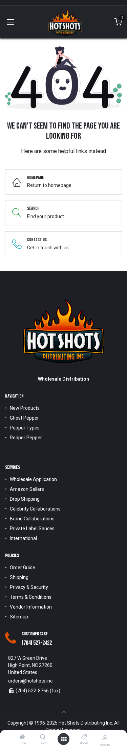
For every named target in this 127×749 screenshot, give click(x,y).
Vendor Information (31, 607)
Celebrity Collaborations (35, 509)
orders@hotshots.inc (30, 681)
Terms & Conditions (30, 597)
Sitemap (19, 616)
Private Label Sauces (32, 528)
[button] (64, 712)
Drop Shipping (25, 499)
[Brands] (84, 737)
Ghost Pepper (24, 418)
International (23, 538)
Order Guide (22, 567)
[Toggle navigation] (10, 22)
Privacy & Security (29, 587)
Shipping (19, 577)
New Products (25, 408)
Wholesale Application (33, 479)
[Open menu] (63, 739)
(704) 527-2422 (37, 643)
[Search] (43, 737)
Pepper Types (25, 427)
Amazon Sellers (27, 489)
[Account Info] (105, 738)
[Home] (22, 737)
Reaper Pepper (26, 437)
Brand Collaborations (32, 518)
